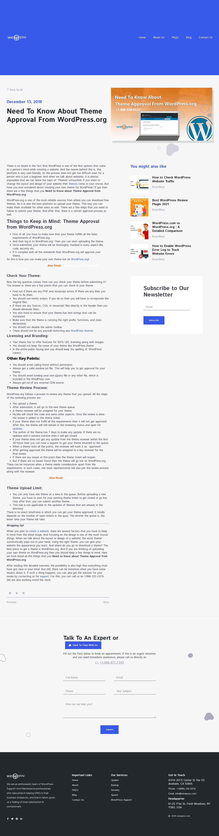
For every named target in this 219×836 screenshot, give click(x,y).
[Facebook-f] (8, 819)
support (44, 576)
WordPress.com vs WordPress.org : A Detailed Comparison (167, 227)
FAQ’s (175, 37)
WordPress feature (82, 331)
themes (73, 184)
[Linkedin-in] (21, 819)
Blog (188, 37)
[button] (10, 593)
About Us (158, 37)
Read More (158, 187)
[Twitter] (12, 819)
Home (142, 37)
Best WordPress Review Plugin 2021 (170, 202)
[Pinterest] (17, 819)
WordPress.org (79, 259)
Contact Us (205, 37)
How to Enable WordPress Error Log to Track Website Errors (171, 250)
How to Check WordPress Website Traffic (171, 179)
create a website (39, 531)
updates (17, 429)
